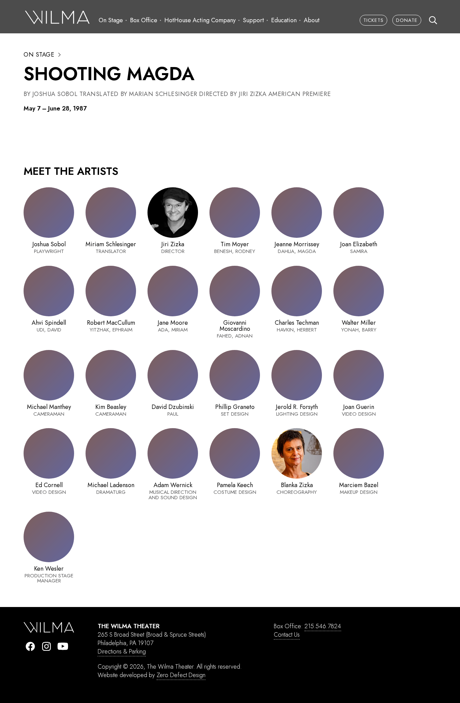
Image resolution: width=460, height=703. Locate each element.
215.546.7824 (322, 626)
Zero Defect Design (181, 675)
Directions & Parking (122, 651)
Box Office (143, 20)
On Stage (111, 20)
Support (253, 20)
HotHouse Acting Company (200, 20)
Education (284, 20)
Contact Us (287, 634)
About (312, 20)
